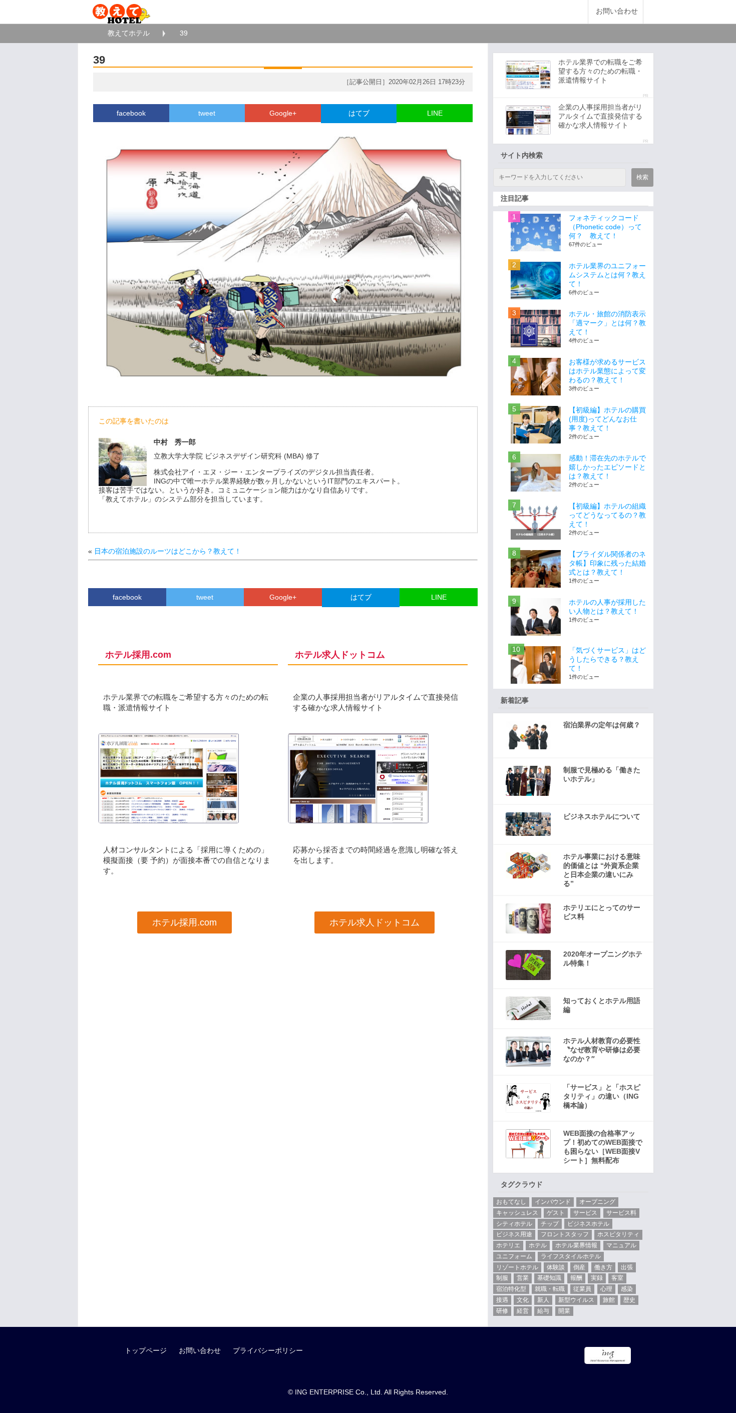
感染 (627, 1288)
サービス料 (621, 1212)
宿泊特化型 (511, 1288)
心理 (606, 1288)
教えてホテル (129, 33)
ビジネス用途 (514, 1234)
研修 (502, 1310)
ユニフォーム (514, 1256)
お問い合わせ (617, 11)
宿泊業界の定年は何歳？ (601, 725)
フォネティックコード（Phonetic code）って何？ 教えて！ (605, 227)
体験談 (556, 1267)
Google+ (282, 113)
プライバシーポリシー (268, 1350)
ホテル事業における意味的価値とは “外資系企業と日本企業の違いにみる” (601, 869)
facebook (131, 113)
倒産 (579, 1267)
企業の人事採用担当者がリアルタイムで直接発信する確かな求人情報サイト (600, 116)
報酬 (576, 1277)
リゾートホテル (517, 1267)
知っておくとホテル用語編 (601, 1005)
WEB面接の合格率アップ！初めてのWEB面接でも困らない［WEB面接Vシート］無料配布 (602, 1146)
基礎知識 (549, 1277)
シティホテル (514, 1223)
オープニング (597, 1201)
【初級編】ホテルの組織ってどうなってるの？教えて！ (607, 515)
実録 (597, 1277)
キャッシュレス (517, 1212)
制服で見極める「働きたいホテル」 (601, 774)
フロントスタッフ (565, 1234)
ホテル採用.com (184, 922)
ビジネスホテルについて (601, 816)
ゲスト (556, 1212)
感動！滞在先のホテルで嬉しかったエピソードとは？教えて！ (607, 467)
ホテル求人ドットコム (374, 922)
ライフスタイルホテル (571, 1256)
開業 (564, 1310)
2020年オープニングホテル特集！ (602, 958)
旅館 (609, 1299)
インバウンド (553, 1201)
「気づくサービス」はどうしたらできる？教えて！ (607, 659)
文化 (523, 1299)
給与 (543, 1310)
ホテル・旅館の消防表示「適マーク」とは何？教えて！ (607, 323)
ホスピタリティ (618, 1234)
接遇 (502, 1299)
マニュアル (621, 1245)
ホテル (538, 1245)
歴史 (629, 1299)
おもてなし (511, 1201)
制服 (502, 1277)
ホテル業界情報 (576, 1245)
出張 (627, 1267)
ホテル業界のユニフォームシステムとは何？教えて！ (607, 275)
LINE (435, 113)
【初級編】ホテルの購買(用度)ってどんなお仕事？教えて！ (607, 419)
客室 (617, 1277)
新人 (543, 1299)
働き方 (603, 1267)
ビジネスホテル (588, 1223)
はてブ (359, 113)
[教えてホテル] (121, 11)
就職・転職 (550, 1288)
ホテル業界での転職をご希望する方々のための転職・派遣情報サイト (600, 71)
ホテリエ (508, 1245)
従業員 (582, 1288)
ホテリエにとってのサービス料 (601, 911)
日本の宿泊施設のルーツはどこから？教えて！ (167, 551)
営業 (523, 1277)
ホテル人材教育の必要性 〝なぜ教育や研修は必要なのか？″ (601, 1050)
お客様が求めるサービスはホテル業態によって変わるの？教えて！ (607, 371)
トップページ (146, 1350)
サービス (585, 1212)
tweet (206, 113)
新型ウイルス (576, 1299)
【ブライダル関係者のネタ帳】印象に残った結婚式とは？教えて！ (607, 563)
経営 (523, 1310)
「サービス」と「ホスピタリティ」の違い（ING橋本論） (601, 1096)
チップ (550, 1223)
